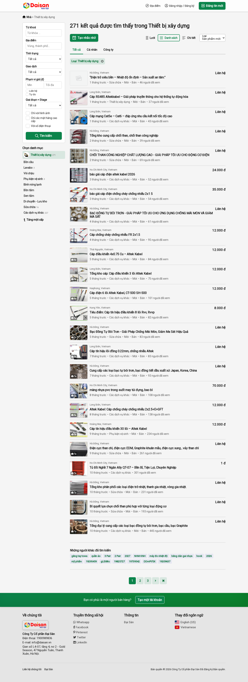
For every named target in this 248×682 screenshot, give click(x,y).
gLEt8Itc (105, 561)
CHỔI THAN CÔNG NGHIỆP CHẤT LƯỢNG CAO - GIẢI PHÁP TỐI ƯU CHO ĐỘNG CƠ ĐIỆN (149, 155)
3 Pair (108, 556)
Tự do (32, 94)
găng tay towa (79, 556)
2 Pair (118, 556)
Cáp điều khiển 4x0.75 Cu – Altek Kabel (116, 254)
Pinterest (81, 632)
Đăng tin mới (214, 6)
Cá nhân (92, 49)
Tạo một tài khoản (150, 600)
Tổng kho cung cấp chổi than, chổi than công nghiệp (124, 135)
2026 (209, 556)
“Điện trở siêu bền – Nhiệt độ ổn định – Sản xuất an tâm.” (127, 77)
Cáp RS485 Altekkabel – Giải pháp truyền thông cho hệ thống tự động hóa (139, 97)
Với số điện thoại (41, 125)
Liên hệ (33, 91)
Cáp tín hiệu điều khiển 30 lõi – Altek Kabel (118, 429)
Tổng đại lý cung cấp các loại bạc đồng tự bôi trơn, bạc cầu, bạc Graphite (139, 526)
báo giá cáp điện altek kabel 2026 (112, 174)
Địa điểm (154, 5)
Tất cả (76, 49)
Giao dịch (31, 66)
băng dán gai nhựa (181, 556)
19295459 (91, 561)
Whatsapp (82, 622)
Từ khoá (31, 27)
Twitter (81, 637)
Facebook (81, 627)
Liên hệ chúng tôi (31, 669)
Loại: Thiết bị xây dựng (84, 61)
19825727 (119, 561)
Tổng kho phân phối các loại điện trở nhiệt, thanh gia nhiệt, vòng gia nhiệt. (138, 487)
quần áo (96, 556)
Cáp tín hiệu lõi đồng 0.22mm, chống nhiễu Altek (122, 351)
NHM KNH (140, 556)
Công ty (108, 49)
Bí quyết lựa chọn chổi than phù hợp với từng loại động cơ (128, 506)
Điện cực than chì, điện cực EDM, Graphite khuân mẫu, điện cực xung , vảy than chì (144, 448)
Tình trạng (32, 53)
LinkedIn (81, 642)
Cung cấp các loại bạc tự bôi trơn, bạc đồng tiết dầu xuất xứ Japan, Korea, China (143, 370)
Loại (204, 36)
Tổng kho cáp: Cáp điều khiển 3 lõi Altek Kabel (121, 273)
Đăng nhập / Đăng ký (181, 5)
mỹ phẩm (76, 561)
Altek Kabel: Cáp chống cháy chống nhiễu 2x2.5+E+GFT (126, 409)
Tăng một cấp (35, 219)
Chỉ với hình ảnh (40, 113)
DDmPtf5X (149, 561)
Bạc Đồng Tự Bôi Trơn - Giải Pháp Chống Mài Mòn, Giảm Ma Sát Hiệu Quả (139, 332)
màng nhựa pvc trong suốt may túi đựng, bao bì (121, 390)
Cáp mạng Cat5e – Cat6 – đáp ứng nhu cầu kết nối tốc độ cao (131, 116)
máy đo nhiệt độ (158, 556)
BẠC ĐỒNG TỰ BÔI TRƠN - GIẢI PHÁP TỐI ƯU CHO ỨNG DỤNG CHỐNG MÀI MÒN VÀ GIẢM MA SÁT (151, 214)
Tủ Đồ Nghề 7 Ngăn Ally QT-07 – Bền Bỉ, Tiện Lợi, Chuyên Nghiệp (133, 467)
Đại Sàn (129, 622)
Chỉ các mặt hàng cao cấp (44, 119)
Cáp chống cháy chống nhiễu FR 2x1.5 (115, 235)
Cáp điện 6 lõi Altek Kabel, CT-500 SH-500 (118, 293)
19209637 (164, 561)
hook (199, 556)
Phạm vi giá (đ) (35, 79)
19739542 (134, 561)
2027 (127, 556)
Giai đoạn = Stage (36, 99)
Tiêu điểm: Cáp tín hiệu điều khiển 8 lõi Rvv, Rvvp (122, 312)
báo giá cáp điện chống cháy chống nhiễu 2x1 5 (121, 194)
